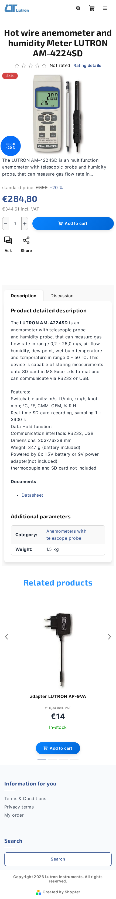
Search (58, 859)
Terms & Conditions (25, 798)
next (109, 636)
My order (14, 815)
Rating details (87, 65)
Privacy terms (19, 807)
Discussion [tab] (61, 295)
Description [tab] (23, 295)
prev (6, 636)
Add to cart (76, 223)
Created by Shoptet (61, 892)
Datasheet (32, 495)
